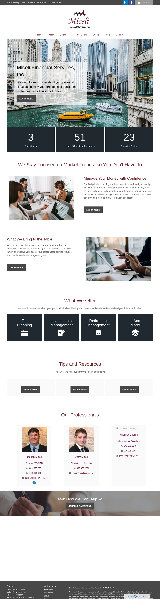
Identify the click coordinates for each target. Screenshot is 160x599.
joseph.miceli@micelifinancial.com (35, 477)
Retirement (48, 589)
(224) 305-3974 (19, 592)
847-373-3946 (130, 445)
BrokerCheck (112, 588)
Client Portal (145, 2)
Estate (46, 595)
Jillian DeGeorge (129, 434)
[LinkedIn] (125, 2)
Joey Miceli (81, 456)
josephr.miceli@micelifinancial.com (83, 472)
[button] (40, 35)
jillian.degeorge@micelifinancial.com (130, 455)
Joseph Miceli (34, 456)
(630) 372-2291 (57, 2)
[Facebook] (131, 2)
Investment (48, 592)
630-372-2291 (83, 468)
